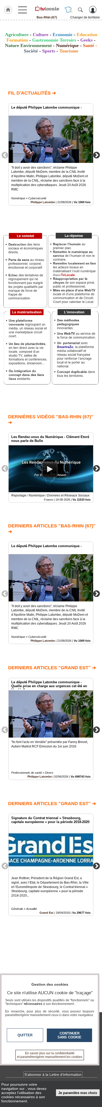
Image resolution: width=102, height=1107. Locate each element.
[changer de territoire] (68, 10)
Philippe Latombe (43, 202)
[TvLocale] (46, 8)
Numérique (67, 45)
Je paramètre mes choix (77, 1093)
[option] (50, 154)
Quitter (25, 1035)
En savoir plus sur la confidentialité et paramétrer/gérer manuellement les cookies (49, 1055)
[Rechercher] (80, 10)
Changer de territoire (85, 17)
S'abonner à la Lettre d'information (53, 1074)
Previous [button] (5, 154)
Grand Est (46, 912)
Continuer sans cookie (69, 1035)
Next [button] (96, 154)
